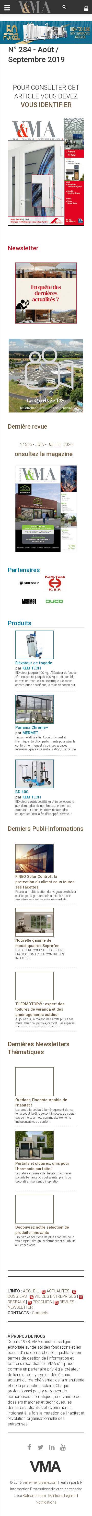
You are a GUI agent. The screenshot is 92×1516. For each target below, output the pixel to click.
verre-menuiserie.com (39, 1482)
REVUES (67, 1302)
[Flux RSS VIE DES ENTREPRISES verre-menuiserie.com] (31, 1296)
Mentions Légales (62, 1496)
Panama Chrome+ (31, 727)
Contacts (40, 1312)
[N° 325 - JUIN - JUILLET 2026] (46, 509)
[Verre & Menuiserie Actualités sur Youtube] (63, 1447)
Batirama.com (34, 1496)
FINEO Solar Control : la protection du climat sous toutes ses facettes (44, 882)
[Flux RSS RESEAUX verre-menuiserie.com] (81, 1296)
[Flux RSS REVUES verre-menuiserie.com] (57, 1302)
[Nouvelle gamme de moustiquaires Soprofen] (34, 922)
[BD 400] (34, 773)
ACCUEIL (31, 1291)
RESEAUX (16, 1302)
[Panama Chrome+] (34, 709)
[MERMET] (28, 601)
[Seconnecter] (86, 9)
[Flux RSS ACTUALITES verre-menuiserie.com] (43, 1291)
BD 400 (21, 792)
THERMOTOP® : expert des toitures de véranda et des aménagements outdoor (39, 1009)
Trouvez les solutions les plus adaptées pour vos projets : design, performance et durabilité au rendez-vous (45, 1241)
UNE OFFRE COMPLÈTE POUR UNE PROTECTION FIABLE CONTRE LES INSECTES (39, 954)
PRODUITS (42, 1302)
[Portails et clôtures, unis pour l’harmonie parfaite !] (34, 1145)
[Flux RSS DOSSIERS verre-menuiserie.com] (74, 1291)
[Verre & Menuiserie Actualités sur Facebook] (29, 1447)
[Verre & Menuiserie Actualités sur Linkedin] (52, 1447)
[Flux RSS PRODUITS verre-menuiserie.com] (30, 1302)
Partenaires (24, 570)
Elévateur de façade (33, 663)
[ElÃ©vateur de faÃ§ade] (34, 644)
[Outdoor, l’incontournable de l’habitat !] (34, 1081)
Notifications (46, 1502)
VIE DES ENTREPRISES (55, 1296)
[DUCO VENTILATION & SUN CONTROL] (53, 601)
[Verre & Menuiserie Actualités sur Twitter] (40, 1447)
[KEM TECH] (53, 583)
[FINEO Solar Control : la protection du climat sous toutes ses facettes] (34, 858)
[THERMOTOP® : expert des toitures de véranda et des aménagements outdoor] (34, 985)
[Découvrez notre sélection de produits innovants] (34, 1208)
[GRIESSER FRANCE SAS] (28, 583)
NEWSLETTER (20, 1307)
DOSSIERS (17, 1296)
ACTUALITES (58, 1291)
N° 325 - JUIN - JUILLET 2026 (46, 444)
